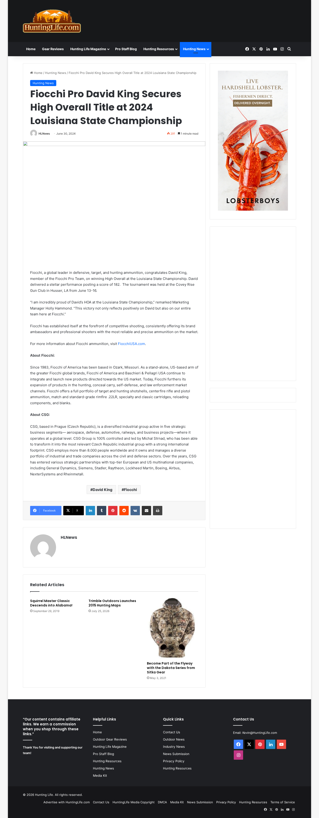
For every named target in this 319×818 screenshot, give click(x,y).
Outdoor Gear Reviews (110, 739)
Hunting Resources (158, 49)
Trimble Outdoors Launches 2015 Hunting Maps (112, 603)
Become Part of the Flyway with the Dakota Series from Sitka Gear (171, 668)
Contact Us (171, 732)
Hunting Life (44, 795)
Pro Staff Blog (126, 49)
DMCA (162, 802)
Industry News (174, 746)
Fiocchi (130, 489)
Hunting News (194, 49)
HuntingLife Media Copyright (134, 802)
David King (102, 489)
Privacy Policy (173, 761)
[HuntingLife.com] (52, 21)
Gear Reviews (53, 49)
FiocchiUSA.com (131, 343)
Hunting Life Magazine (88, 49)
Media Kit (100, 775)
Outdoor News (173, 739)
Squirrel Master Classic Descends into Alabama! (51, 603)
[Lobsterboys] (253, 209)
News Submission (176, 754)
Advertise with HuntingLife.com (66, 802)
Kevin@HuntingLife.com (259, 732)
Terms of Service (282, 802)
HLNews (44, 133)
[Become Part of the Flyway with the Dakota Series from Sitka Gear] (172, 627)
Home (30, 49)
